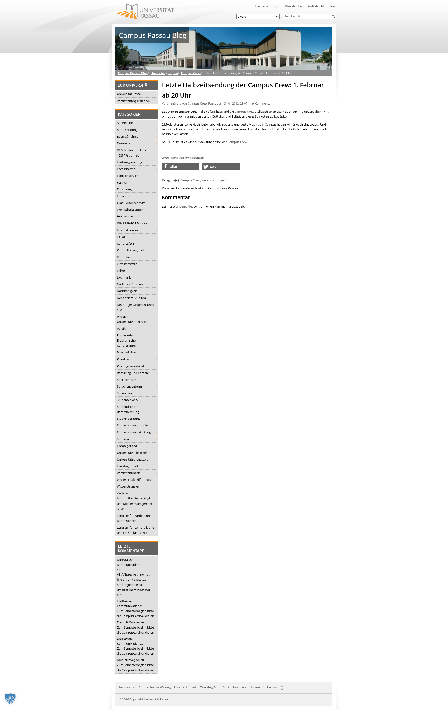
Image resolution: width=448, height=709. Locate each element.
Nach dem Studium (130, 284)
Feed (333, 6)
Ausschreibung (127, 130)
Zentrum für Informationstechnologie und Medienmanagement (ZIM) (134, 501)
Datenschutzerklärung (154, 687)
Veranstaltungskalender (133, 101)
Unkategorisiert (127, 466)
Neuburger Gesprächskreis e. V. (135, 307)
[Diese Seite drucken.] (282, 687)
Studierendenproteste (132, 425)
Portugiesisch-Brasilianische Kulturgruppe (126, 340)
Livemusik (124, 277)
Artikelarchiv (316, 6)
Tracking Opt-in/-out (214, 687)
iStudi (121, 237)
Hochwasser (125, 216)
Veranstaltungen (128, 473)
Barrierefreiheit (185, 687)
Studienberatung (128, 418)
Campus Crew (244, 111)
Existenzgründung (129, 162)
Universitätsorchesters (132, 459)
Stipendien (124, 393)
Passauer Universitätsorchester (132, 319)
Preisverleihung (127, 352)
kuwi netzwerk (127, 264)
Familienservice (127, 176)
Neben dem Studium (131, 298)
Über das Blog (294, 6)
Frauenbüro (125, 196)
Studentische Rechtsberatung (128, 409)
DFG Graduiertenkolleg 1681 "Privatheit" (132, 152)
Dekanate (123, 143)
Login (276, 6)
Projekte (123, 359)
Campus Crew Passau (203, 103)
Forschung (124, 189)
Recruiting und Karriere (133, 373)
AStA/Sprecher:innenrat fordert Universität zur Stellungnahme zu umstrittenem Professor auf (133, 584)
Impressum (127, 687)
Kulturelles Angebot (130, 250)
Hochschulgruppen (130, 209)
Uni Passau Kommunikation (128, 562)
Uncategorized (127, 446)
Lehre (121, 271)
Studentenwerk (127, 400)
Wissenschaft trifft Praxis (134, 480)
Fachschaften (126, 169)
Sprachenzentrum (129, 386)
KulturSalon (125, 257)
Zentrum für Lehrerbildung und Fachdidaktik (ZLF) (135, 530)
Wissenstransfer (128, 486)
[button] (333, 16)
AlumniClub (125, 123)
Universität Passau (130, 94)
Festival (122, 182)
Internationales (127, 230)
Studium (123, 439)
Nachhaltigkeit (127, 291)
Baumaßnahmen (128, 136)
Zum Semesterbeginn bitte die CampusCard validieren (135, 613)
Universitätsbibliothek (132, 453)
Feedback (239, 687)
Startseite (261, 6)
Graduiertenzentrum (131, 203)
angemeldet (184, 206)
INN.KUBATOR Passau (132, 223)
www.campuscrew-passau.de (183, 158)
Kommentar (263, 103)
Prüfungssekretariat (130, 366)
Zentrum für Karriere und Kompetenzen (134, 518)
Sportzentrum (126, 379)
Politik (121, 328)
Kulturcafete (125, 243)
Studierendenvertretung (134, 432)
